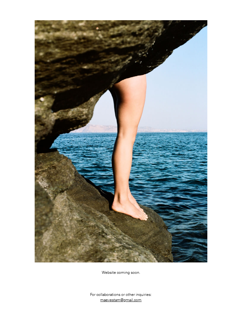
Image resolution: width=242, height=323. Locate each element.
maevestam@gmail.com (120, 299)
